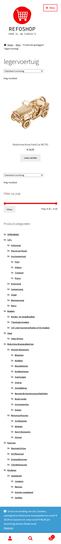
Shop (18, 44)
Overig (18, 382)
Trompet (19, 272)
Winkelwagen (47, 535)
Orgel (14, 294)
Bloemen (19, 355)
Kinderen (11, 470)
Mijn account (10, 538)
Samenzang (17, 289)
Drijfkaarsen (17, 453)
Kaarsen (11, 442)
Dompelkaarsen (19, 459)
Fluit (17, 261)
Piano (18, 278)
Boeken (11, 311)
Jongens (19, 481)
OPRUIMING (13, 234)
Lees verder (30, 157)
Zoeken (30, 538)
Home (10, 44)
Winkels (19, 426)
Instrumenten (22, 404)
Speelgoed (16, 475)
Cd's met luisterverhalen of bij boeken (30, 327)
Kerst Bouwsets (23, 431)
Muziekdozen (21, 366)
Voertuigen (20, 377)
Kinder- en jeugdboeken (23, 316)
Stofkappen (21, 420)
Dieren (18, 409)
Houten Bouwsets (20, 349)
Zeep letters (17, 338)
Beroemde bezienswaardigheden (31, 393)
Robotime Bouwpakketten (20, 344)
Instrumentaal (18, 256)
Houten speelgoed (24, 492)
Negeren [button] (8, 528)
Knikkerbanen (22, 371)
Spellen (18, 497)
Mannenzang (17, 300)
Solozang (16, 245)
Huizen (18, 437)
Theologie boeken (20, 322)
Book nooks (21, 398)
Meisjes (18, 486)
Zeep (9, 333)
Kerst (13, 305)
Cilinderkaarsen (19, 464)
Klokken (19, 360)
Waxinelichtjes (18, 448)
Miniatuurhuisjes (19, 415)
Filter (9, 209)
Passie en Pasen (19, 250)
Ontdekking (21, 388)
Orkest (18, 267)
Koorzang (16, 283)
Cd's (9, 239)
